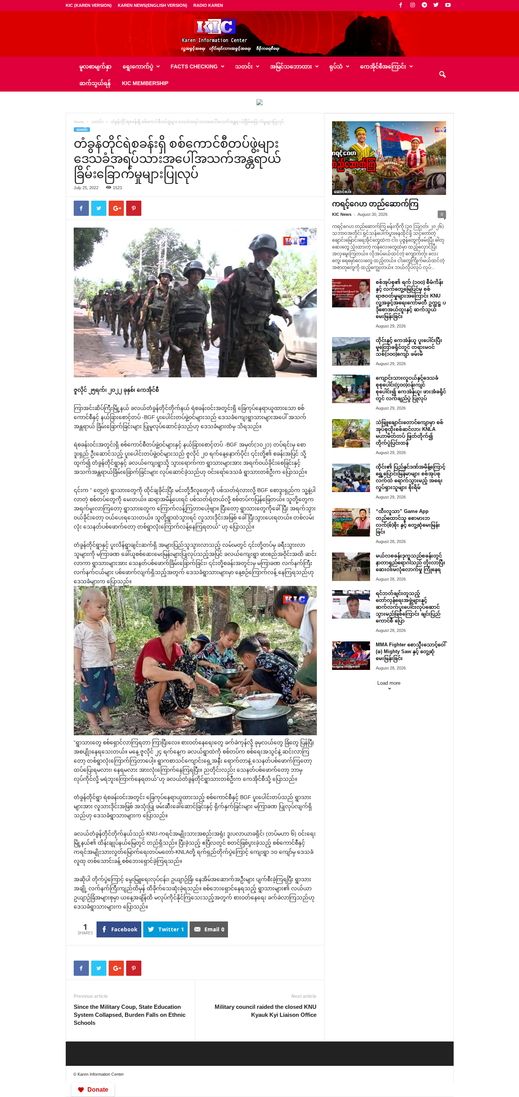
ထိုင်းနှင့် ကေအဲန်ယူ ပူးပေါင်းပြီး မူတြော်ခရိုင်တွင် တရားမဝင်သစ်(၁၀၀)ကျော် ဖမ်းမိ (409, 347)
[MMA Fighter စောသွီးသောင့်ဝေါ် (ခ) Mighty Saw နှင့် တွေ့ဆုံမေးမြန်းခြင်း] (351, 655)
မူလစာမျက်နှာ (95, 66)
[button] (442, 74)
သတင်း (97, 122)
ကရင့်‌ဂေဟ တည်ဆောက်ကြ (375, 204)
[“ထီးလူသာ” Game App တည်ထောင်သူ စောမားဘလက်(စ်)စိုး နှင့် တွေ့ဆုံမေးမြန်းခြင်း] (351, 522)
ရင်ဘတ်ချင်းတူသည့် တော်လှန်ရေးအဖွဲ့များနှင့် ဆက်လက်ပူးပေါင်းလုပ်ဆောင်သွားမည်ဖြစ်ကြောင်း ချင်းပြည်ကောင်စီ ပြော (408, 607)
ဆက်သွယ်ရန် (95, 83)
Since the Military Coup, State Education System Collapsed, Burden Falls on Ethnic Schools (129, 1015)
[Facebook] (400, 5)
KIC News (341, 214)
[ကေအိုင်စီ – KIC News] (259, 34)
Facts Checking (194, 66)
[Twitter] (436, 5)
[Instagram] (412, 5)
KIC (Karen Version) (89, 5)
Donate (97, 1089)
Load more (388, 683)
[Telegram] (424, 5)
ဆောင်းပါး (342, 192)
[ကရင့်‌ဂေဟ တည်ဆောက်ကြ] (389, 158)
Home (79, 122)
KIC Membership (145, 83)
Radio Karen (208, 5)
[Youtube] (448, 5)
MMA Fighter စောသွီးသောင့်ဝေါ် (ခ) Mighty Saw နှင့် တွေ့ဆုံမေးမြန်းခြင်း (410, 651)
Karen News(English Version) (152, 5)
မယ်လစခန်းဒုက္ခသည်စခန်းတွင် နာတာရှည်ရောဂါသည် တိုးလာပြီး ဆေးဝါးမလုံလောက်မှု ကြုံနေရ (410, 562)
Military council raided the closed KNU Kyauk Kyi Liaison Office (265, 1011)
